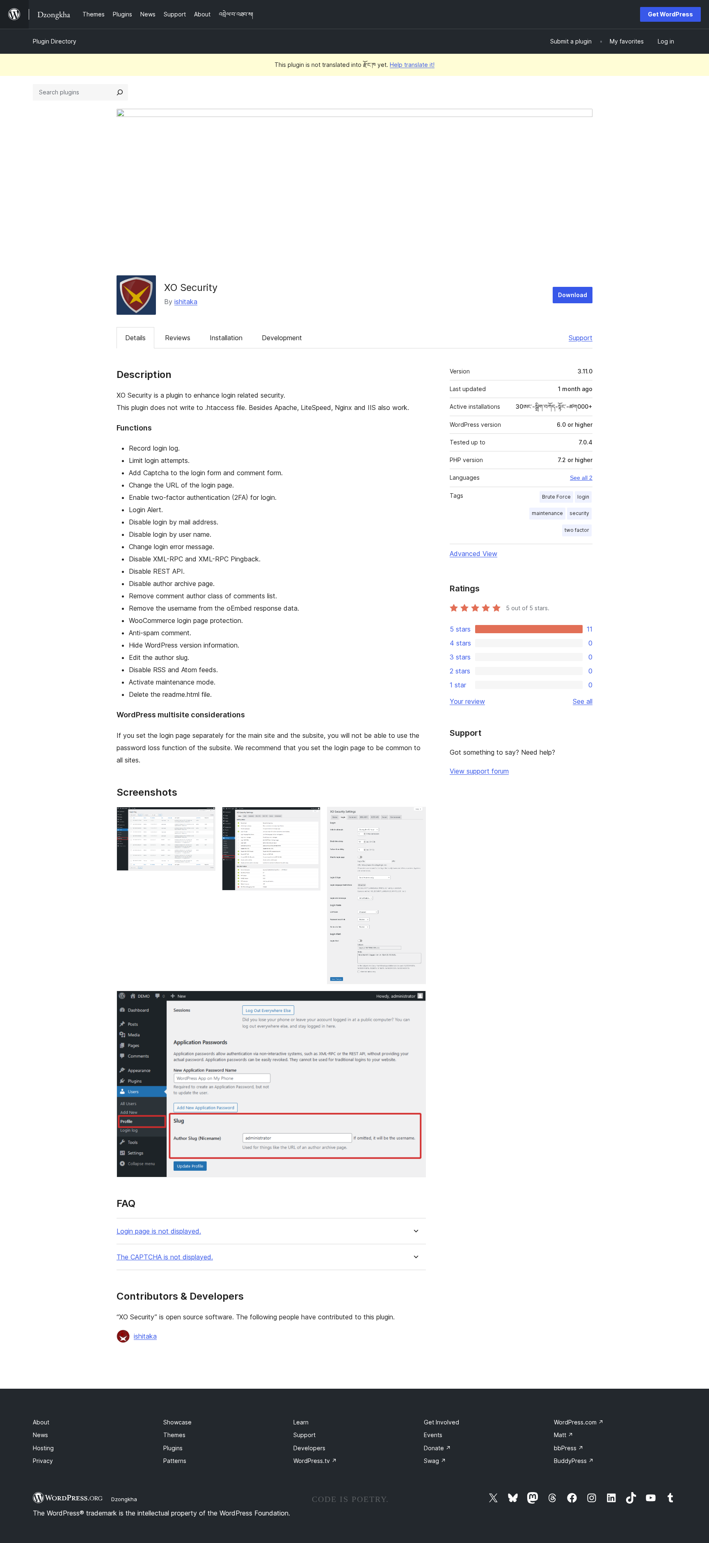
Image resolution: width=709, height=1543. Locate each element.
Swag (435, 1460)
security (579, 513)
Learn (301, 1422)
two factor (577, 530)
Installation (226, 338)
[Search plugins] (120, 92)
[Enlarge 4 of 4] (415, 1002)
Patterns (174, 1460)
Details (135, 338)
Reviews (177, 338)
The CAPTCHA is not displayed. (165, 1257)
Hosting (43, 1448)
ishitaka (185, 302)
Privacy (43, 1460)
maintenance (547, 513)
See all (582, 701)
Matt (563, 1434)
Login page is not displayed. (159, 1231)
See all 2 (581, 477)
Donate (437, 1448)
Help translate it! (412, 64)
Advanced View (473, 553)
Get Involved (441, 1422)
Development (282, 338)
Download (572, 294)
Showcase (177, 1422)
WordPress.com (579, 1422)
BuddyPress (574, 1460)
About (41, 1422)
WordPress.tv (315, 1460)
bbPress (568, 1448)
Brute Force (556, 497)
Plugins (173, 1448)
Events (433, 1434)
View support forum (479, 771)
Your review (467, 701)
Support (580, 338)
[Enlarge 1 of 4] (204, 818)
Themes (174, 1434)
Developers (309, 1448)
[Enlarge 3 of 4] (415, 818)
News (40, 1434)
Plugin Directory (54, 41)
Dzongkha (124, 1499)
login (583, 497)
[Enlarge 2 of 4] (309, 818)
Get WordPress (670, 14)
